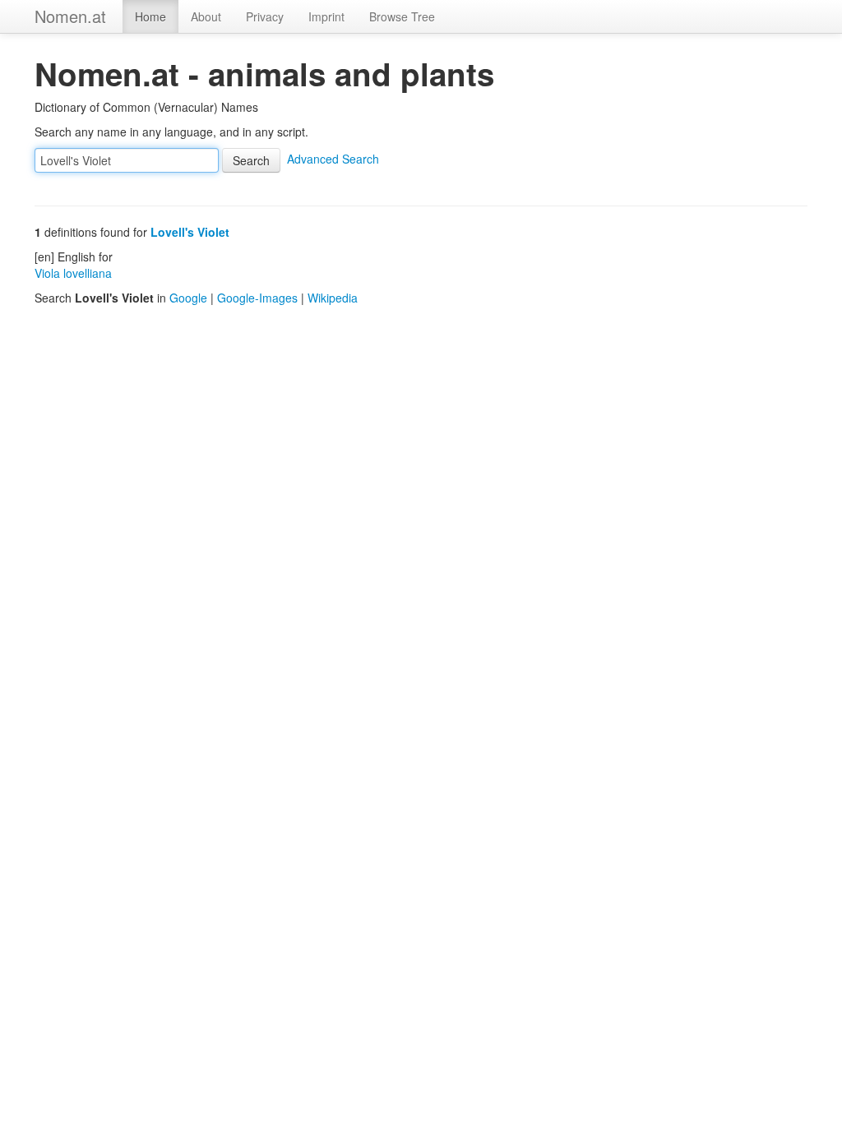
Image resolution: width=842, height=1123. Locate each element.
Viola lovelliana (73, 273)
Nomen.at (70, 16)
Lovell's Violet (189, 232)
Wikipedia (333, 297)
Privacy (265, 16)
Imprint (326, 16)
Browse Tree (402, 16)
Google (188, 297)
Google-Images (257, 297)
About (206, 16)
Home (150, 16)
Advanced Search (333, 158)
